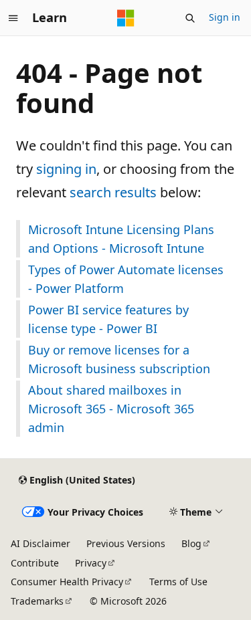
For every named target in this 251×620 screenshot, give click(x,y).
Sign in (224, 17)
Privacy (90, 562)
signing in (66, 169)
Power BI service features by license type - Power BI (108, 319)
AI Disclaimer (40, 543)
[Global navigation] (13, 18)
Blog (191, 543)
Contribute (35, 562)
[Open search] (190, 18)
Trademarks (37, 601)
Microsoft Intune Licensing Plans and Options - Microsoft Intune (121, 238)
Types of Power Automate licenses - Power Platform (126, 279)
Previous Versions (125, 543)
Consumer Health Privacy (67, 581)
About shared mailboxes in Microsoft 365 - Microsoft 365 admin (111, 408)
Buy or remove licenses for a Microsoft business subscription (119, 359)
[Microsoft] (126, 18)
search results (113, 192)
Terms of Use (178, 581)
